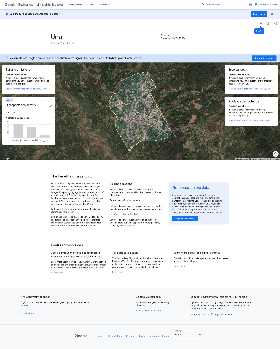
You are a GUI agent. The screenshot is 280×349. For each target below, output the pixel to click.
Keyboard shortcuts (242, 159)
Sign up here (27, 313)
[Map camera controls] (276, 154)
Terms (277, 159)
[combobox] (225, 4)
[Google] (81, 336)
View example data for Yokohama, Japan (26, 88)
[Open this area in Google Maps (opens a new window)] (5, 158)
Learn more (57, 272)
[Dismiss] (263, 30)
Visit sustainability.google (148, 310)
